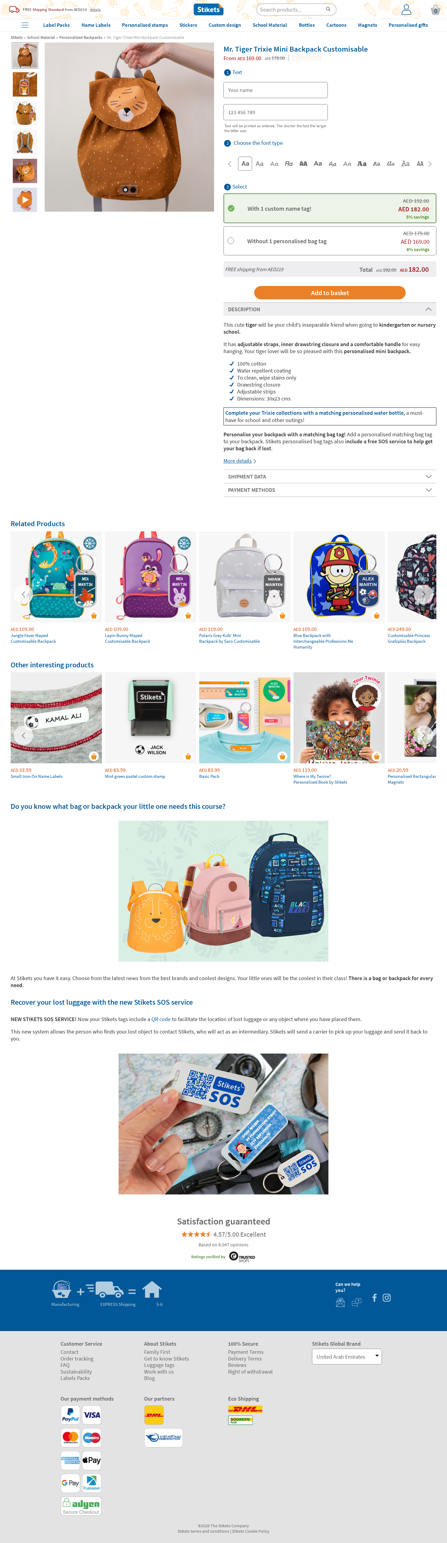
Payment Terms (246, 1351)
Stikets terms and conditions (203, 1531)
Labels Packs (75, 1377)
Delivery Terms (245, 1358)
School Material (41, 37)
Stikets (17, 37)
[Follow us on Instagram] (386, 1298)
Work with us (159, 1371)
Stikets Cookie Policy (250, 1531)
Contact (69, 1351)
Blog (149, 1377)
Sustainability (76, 1371)
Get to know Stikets (166, 1358)
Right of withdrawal (250, 1371)
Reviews (237, 1364)
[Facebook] (374, 1298)
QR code (161, 1019)
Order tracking (77, 1358)
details (95, 9)
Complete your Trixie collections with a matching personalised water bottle (314, 412)
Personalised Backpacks (80, 37)
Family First (157, 1351)
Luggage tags (159, 1364)
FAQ (65, 1364)
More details (238, 460)
